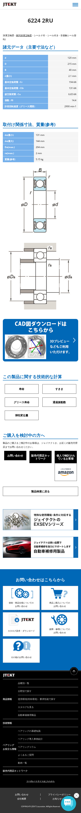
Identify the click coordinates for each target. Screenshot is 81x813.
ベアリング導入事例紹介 (30, 739)
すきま (59, 389)
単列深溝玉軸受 (24, 35)
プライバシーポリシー (59, 794)
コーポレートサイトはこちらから (40, 781)
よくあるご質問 (26, 754)
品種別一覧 (23, 683)
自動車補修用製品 (27, 715)
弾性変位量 (21, 415)
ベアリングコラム (27, 746)
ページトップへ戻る (74, 671)
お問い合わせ (15, 455)
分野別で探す (24, 691)
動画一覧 (22, 762)
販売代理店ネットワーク (40, 457)
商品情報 (7, 699)
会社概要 (21, 798)
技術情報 (7, 723)
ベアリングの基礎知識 (29, 731)
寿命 (21, 389)
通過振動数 (59, 402)
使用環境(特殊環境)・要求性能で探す (37, 699)
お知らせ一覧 (59, 798)
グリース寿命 (22, 402)
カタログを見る (26, 707)
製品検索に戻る (40, 491)
